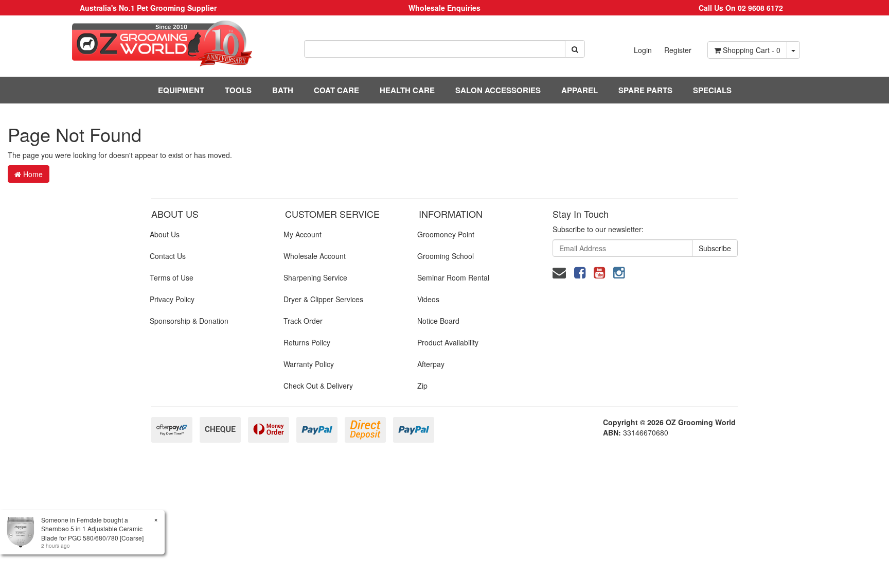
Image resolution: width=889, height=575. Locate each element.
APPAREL (579, 90)
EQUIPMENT (181, 90)
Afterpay (430, 364)
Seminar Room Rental (453, 277)
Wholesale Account (314, 256)
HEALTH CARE (407, 90)
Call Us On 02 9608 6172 (741, 8)
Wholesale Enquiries (444, 8)
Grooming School (445, 256)
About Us (165, 234)
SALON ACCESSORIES (498, 90)
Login (643, 50)
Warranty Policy (308, 364)
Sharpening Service (315, 277)
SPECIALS (712, 90)
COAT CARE (336, 90)
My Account (302, 234)
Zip (422, 385)
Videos (428, 299)
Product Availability (447, 342)
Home (32, 174)
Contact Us (168, 256)
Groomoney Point (445, 234)
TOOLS (238, 90)
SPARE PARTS (645, 90)
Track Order (303, 321)
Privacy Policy (172, 299)
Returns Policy (306, 342)
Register (677, 50)
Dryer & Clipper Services (323, 299)
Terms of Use (171, 277)
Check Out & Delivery (318, 385)
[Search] (575, 49)
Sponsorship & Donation (189, 321)
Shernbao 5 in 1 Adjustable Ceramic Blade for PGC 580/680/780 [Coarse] (92, 533)
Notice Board (438, 321)
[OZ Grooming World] (148, 43)
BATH (282, 90)
